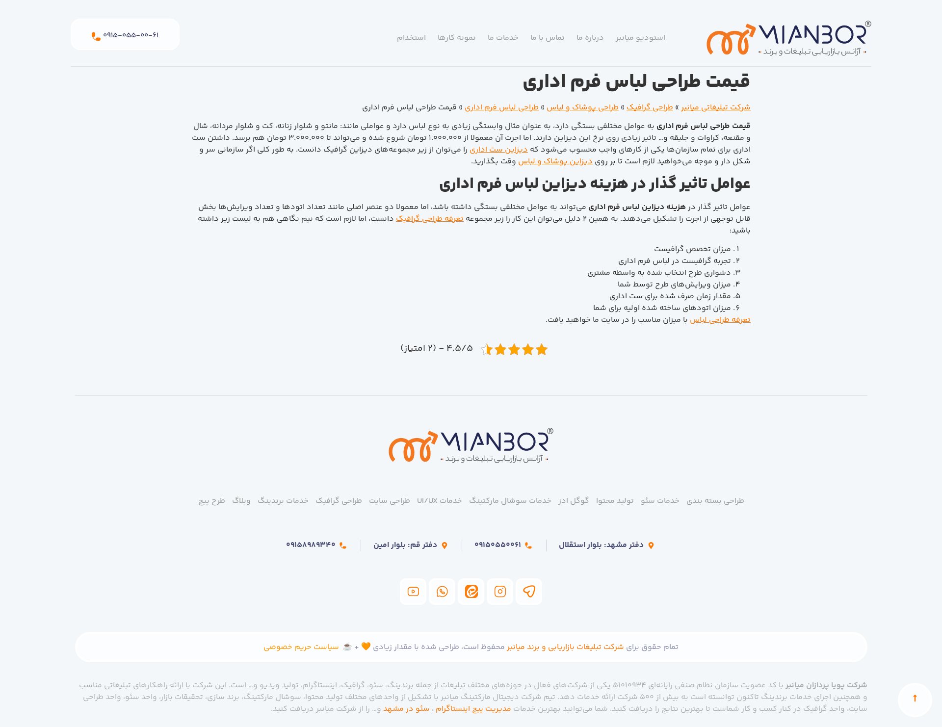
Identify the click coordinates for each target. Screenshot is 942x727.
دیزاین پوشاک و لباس (555, 162)
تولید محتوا (615, 501)
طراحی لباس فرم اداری (502, 108)
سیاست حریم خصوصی (301, 647)
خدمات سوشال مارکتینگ (510, 501)
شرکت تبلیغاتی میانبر (716, 108)
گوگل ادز (573, 501)
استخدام (411, 38)
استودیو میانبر (640, 38)
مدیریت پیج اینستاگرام (473, 709)
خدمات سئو (660, 501)
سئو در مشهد (406, 709)
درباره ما (590, 38)
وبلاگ (241, 501)
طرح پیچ (211, 501)
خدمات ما (503, 38)
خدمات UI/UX (439, 501)
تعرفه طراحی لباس (720, 320)
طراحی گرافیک (650, 108)
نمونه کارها (457, 38)
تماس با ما (547, 38)
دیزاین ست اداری (499, 150)
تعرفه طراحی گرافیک (430, 219)
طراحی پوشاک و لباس (583, 108)
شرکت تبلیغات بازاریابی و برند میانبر (565, 647)
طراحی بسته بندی (715, 501)
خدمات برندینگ (283, 501)
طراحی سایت (389, 501)
